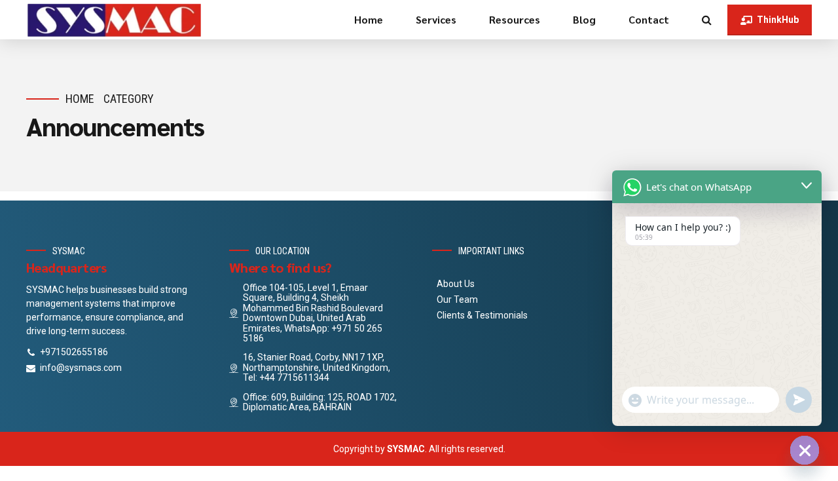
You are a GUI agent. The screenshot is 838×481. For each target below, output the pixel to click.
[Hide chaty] (804, 450)
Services (436, 19)
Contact (648, 19)
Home (368, 19)
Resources (514, 19)
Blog (584, 19)
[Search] (707, 19)
